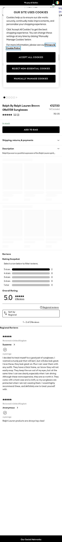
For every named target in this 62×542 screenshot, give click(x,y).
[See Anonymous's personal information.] (17, 407)
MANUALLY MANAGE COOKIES (31, 78)
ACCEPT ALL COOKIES (31, 57)
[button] (4, 97)
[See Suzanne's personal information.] (14, 344)
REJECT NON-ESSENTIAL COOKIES (31, 68)
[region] (31, 47)
